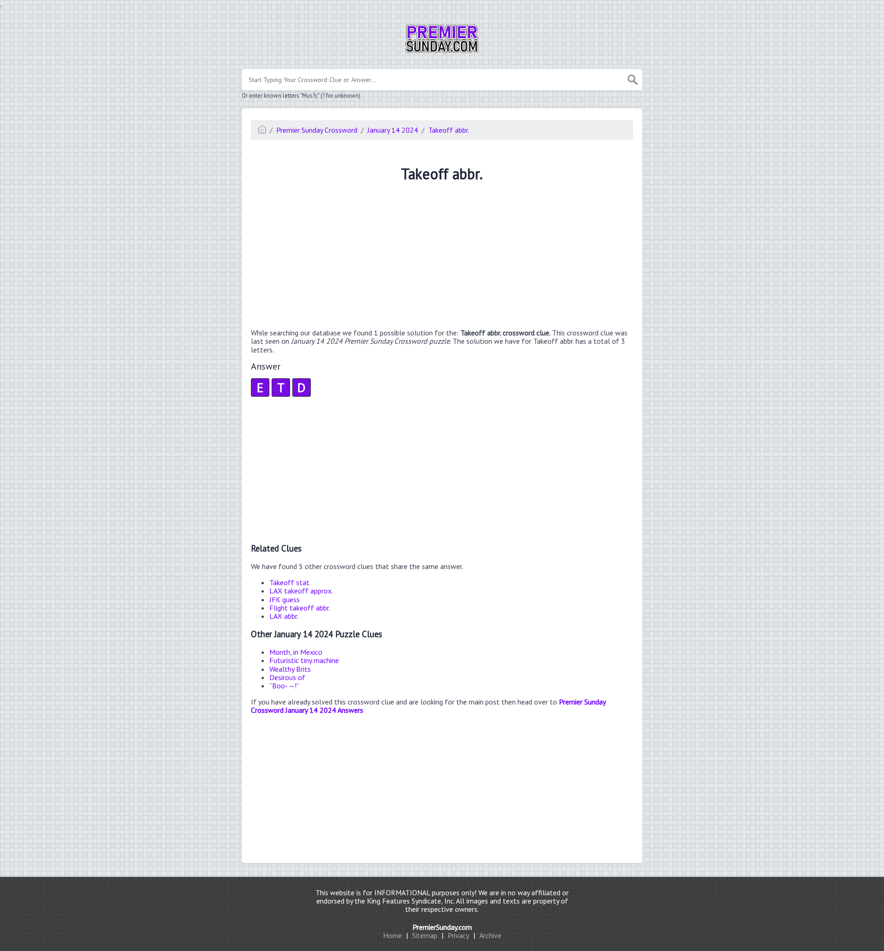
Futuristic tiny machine (304, 660)
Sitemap (424, 935)
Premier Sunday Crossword (316, 130)
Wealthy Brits (290, 669)
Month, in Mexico (295, 652)
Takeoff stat (289, 582)
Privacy (458, 935)
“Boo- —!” (284, 685)
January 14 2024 (392, 130)
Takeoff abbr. (448, 130)
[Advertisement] (442, 256)
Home (392, 935)
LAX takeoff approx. (301, 590)
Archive (490, 935)
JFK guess (284, 599)
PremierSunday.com (442, 927)
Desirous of (287, 677)
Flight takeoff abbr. (299, 607)
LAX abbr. (283, 616)
